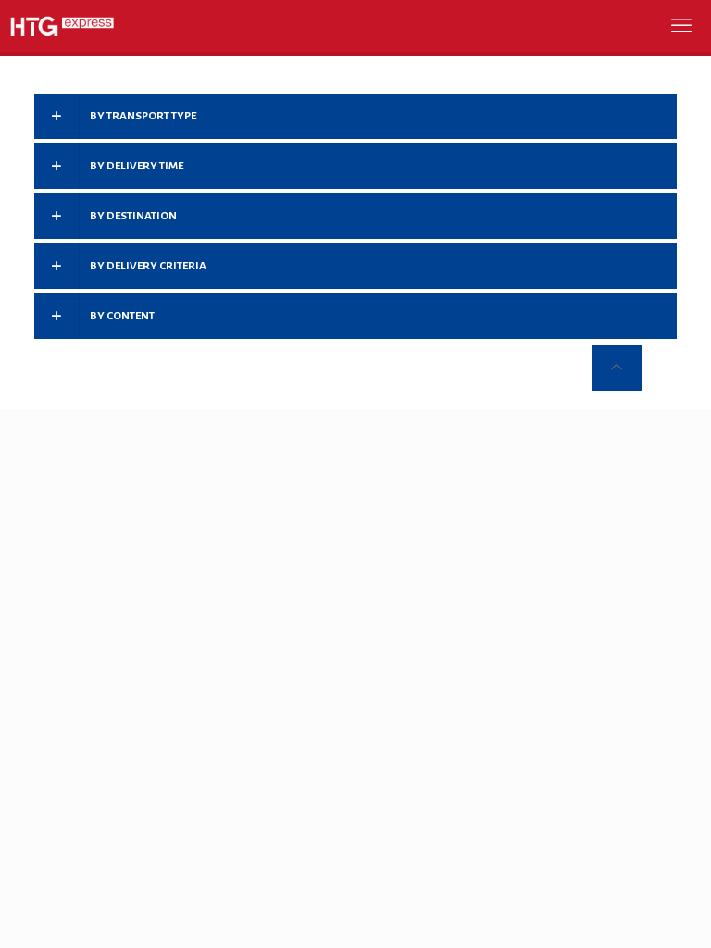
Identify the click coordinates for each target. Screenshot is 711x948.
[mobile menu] (681, 26)
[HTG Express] (62, 25)
